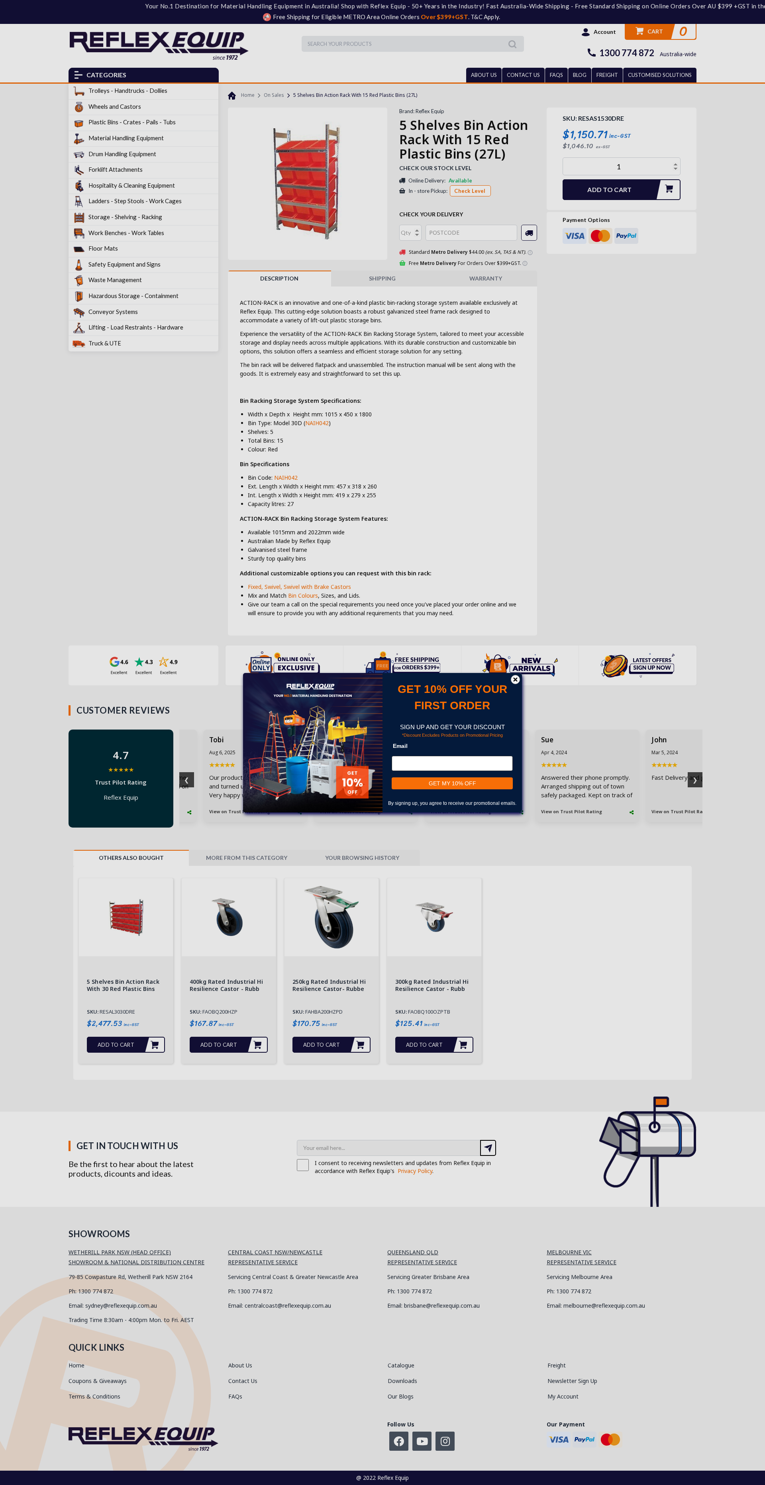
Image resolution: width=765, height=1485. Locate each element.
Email (400, 746)
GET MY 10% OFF (452, 783)
